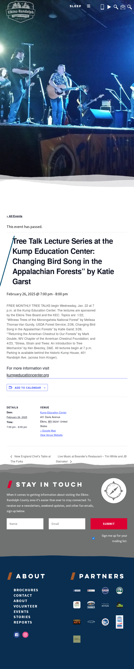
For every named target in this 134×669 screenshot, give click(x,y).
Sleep (75, 6)
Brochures (26, 589)
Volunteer (26, 606)
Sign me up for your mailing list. (114, 538)
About (21, 600)
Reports (23, 622)
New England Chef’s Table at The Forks (30, 458)
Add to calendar (28, 387)
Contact (23, 595)
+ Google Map (48, 430)
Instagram (25, 635)
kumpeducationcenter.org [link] (28, 374)
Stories (22, 616)
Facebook (17, 635)
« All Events (14, 216)
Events (21, 611)
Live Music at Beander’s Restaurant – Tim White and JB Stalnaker (91, 458)
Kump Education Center (53, 412)
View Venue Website (51, 435)
